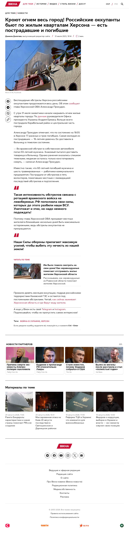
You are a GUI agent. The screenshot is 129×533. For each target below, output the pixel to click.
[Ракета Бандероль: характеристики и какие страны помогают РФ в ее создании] (19, 402)
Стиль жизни (68, 4)
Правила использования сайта (64, 513)
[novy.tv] (122, 526)
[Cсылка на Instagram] (68, 455)
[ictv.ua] (84, 526)
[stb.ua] (7, 526)
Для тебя (28, 4)
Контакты (64, 493)
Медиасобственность (64, 489)
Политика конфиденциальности (64, 517)
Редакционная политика (64, 485)
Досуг (82, 4)
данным (42, 116)
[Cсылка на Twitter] (74, 455)
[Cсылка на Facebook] (54, 455)
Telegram (47, 309)
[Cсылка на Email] (81, 455)
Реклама (64, 497)
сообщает (74, 103)
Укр (108, 4)
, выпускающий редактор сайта (28, 36)
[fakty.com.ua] (44, 526)
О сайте (65, 478)
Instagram (60, 309)
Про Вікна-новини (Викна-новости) (64, 481)
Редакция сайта (64, 474)
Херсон (45, 321)
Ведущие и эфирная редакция (64, 470)
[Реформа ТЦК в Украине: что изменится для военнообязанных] (79, 402)
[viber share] (8, 113)
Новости (23, 13)
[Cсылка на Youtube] (61, 455)
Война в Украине (30, 321)
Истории (41, 4)
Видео (53, 4)
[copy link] (8, 119)
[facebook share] (8, 101)
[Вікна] (13, 4)
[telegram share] (8, 107)
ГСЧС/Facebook (15, 92)
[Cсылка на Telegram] (47, 455)
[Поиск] (122, 4)
